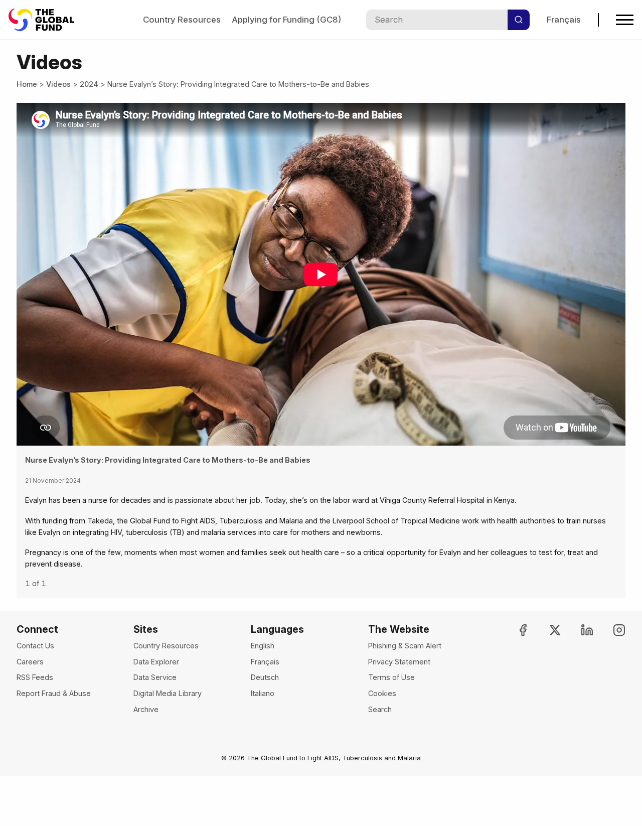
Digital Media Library (167, 693)
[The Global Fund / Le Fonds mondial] (46, 20)
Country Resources (182, 20)
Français (564, 20)
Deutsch (265, 677)
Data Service (155, 677)
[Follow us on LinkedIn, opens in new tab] (578, 630)
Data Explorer (156, 661)
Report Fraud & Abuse (54, 693)
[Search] (519, 20)
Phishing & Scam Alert (404, 645)
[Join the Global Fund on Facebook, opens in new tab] (515, 630)
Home (27, 84)
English (262, 645)
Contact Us (35, 645)
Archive (145, 709)
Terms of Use (391, 677)
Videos (58, 84)
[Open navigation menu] (624, 20)
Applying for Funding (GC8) (286, 20)
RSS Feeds (35, 677)
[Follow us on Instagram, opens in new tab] (610, 630)
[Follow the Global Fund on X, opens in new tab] (546, 630)
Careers (30, 661)
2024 (89, 84)
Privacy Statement (399, 661)
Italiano (262, 693)
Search (380, 709)
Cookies (382, 693)
